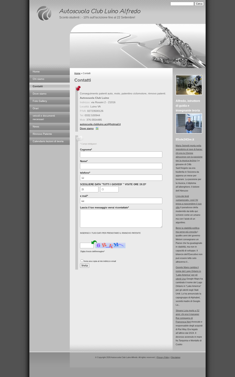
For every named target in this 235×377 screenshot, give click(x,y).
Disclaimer (175, 357)
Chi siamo (38, 78)
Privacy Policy (163, 357)
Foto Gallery (40, 100)
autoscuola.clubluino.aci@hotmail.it (100, 124)
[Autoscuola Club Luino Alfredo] (44, 13)
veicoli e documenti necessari (44, 117)
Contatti (38, 86)
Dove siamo (39, 93)
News (36, 126)
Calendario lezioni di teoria (48, 141)
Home (36, 71)
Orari (36, 108)
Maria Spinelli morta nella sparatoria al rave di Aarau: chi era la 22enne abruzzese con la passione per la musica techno (189, 153)
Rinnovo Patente (42, 133)
